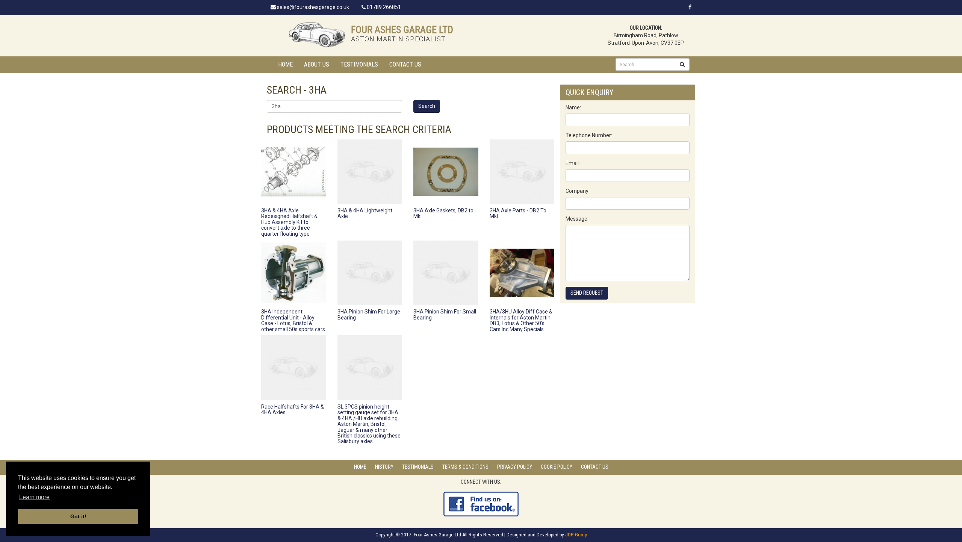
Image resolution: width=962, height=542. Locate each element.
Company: (578, 191)
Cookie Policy (556, 467)
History (384, 467)
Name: (573, 107)
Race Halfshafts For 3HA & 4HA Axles (292, 409)
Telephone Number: (589, 135)
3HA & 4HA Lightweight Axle (364, 213)
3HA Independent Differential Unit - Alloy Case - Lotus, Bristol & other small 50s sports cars (293, 320)
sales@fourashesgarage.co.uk (312, 7)
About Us (316, 64)
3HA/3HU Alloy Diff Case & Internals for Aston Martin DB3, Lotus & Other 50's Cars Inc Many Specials (521, 320)
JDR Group (576, 534)
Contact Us (405, 64)
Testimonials (359, 64)
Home (285, 64)
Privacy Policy (514, 467)
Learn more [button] (34, 497)
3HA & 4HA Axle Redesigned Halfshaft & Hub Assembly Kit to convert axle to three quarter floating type (289, 222)
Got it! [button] (78, 516)
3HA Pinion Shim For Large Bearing (368, 314)
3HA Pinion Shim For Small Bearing (444, 314)
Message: (577, 219)
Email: (573, 163)
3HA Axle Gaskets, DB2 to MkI (443, 213)
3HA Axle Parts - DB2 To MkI (518, 213)
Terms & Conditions (465, 467)
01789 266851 (383, 7)
